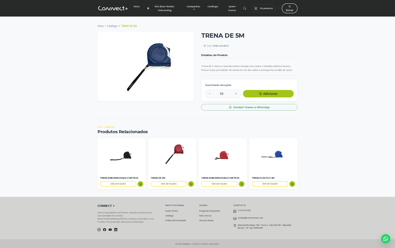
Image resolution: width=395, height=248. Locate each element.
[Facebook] (104, 229)
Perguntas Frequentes (209, 211)
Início (137, 6)
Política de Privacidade (175, 220)
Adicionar (270, 94)
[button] (244, 8)
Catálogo (213, 6)
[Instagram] (99, 229)
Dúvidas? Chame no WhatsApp (251, 107)
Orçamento (266, 8)
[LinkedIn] (115, 229)
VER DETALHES (118, 183)
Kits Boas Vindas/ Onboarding (165, 8)
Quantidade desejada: (218, 85)
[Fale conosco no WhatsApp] (385, 238)
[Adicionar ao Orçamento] (140, 184)
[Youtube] (110, 229)
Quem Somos (232, 8)
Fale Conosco (205, 215)
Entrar (289, 10)
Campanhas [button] (193, 6)
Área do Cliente (206, 220)
